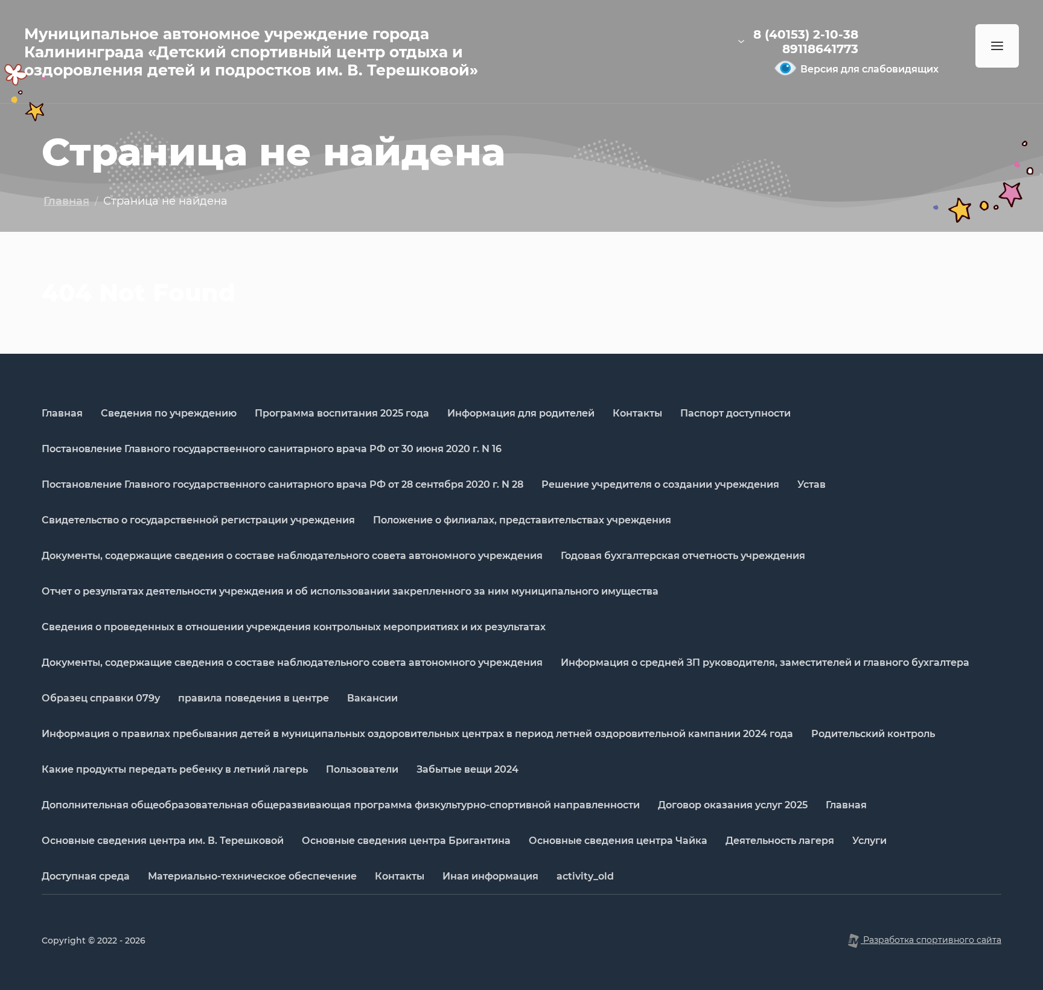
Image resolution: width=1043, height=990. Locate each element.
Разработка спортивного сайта (931, 939)
